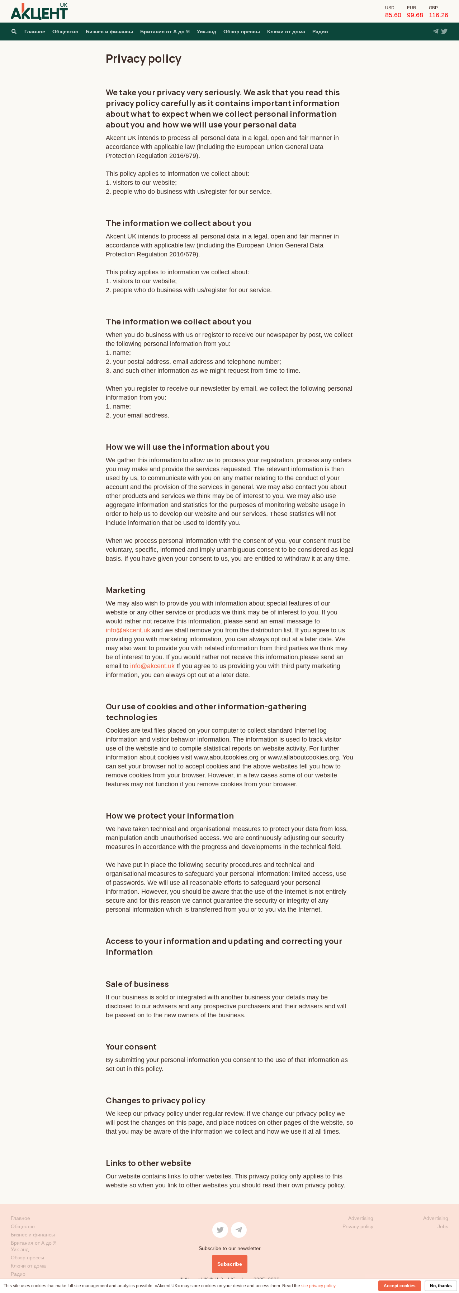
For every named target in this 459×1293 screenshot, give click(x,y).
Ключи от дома (286, 31)
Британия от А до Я (165, 31)
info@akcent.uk (128, 630)
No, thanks (441, 1285)
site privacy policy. (318, 1285)
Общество (65, 31)
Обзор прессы (241, 31)
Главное (34, 31)
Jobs (442, 1226)
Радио (320, 31)
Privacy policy (357, 1226)
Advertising (435, 1218)
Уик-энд (206, 31)
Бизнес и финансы (109, 31)
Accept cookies (400, 1285)
